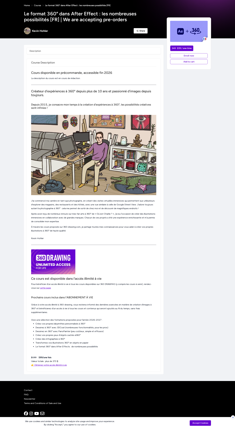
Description (35, 51)
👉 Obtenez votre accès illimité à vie (49, 365)
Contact (28, 390)
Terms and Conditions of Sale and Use (42, 403)
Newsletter (29, 399)
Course (37, 5)
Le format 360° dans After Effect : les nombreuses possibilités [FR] (77, 5)
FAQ (26, 394)
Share (142, 31)
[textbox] (93, 219)
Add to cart (188, 61)
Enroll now (189, 55)
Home (27, 5)
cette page (45, 288)
